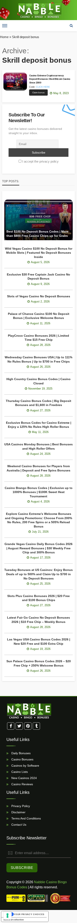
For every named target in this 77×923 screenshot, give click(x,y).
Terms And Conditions (25, 818)
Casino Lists (19, 771)
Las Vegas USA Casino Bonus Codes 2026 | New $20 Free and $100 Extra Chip (38, 641)
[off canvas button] (4, 25)
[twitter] (19, 726)
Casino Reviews (21, 784)
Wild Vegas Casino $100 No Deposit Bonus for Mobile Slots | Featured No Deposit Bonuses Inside (38, 253)
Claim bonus (38, 92)
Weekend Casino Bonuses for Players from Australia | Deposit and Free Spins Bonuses (38, 468)
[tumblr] (36, 726)
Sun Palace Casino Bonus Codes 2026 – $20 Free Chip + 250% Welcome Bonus (38, 663)
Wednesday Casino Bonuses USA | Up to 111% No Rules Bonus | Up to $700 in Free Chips (38, 359)
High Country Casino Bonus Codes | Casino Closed (38, 381)
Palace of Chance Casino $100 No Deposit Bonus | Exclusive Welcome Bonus (38, 316)
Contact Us (18, 824)
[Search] (71, 25)
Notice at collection (13, 919)
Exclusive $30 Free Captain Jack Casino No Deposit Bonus (38, 276)
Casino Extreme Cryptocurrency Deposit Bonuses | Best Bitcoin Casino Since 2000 (49, 79)
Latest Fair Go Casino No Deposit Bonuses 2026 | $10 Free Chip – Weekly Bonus (38, 620)
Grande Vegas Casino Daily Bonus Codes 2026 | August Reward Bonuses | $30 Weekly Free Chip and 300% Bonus (38, 548)
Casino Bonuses (21, 759)
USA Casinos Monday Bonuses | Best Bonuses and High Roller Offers (38, 446)
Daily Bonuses (20, 753)
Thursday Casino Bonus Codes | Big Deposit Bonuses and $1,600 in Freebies (38, 403)
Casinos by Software (24, 765)
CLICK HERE (43, 87)
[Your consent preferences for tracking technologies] (7, 915)
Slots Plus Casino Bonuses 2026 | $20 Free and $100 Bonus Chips (38, 598)
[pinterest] (27, 726)
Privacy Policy (20, 805)
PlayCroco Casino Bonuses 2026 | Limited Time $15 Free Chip (38, 338)
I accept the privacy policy (40, 161)
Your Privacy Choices (29, 914)
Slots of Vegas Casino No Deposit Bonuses (38, 296)
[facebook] (10, 726)
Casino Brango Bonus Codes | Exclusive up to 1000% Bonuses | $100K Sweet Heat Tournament (39, 492)
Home (4, 37)
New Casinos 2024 (23, 777)
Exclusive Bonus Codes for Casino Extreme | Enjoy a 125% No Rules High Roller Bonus (38, 425)
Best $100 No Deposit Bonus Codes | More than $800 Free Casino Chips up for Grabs (37, 233)
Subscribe (22, 868)
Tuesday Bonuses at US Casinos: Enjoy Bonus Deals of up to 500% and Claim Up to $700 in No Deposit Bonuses (38, 574)
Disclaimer (17, 812)
